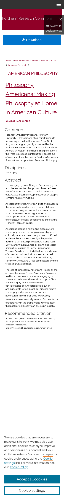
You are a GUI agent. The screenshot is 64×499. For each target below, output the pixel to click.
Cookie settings (32, 490)
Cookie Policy (19, 467)
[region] (32, 465)
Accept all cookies (32, 479)
